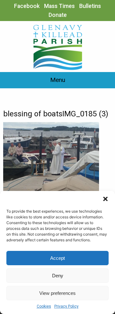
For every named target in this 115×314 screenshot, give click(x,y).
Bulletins (90, 6)
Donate (58, 15)
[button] (105, 199)
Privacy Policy (66, 306)
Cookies (44, 306)
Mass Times (59, 6)
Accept (57, 258)
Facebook (27, 6)
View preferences (57, 293)
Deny (57, 275)
